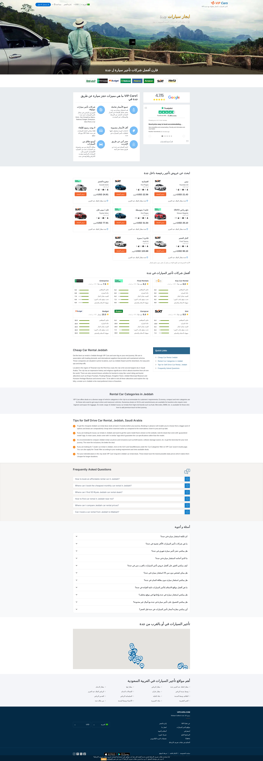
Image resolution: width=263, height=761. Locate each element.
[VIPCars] (189, 22)
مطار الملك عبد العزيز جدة (179, 687)
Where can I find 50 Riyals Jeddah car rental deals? (98, 492)
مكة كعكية (156, 696)
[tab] (131, 479)
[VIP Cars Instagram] (74, 755)
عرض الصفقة (160, 194)
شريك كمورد (162, 735)
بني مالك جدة (99, 701)
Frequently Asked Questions (168, 368)
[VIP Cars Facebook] (84, 755)
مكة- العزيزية (155, 701)
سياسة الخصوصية (185, 753)
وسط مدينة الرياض (182, 691)
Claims (187, 738)
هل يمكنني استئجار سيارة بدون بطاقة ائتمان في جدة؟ (165, 580)
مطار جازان (156, 691)
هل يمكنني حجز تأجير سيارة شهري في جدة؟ (169, 551)
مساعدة (58, 4)
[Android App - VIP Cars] (123, 754)
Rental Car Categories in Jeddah (170, 361)
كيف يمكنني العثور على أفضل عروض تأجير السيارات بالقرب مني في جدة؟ (157, 565)
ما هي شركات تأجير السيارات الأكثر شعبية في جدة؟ (166, 543)
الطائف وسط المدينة (181, 696)
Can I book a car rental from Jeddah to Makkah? (97, 512)
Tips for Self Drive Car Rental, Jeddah (172, 365)
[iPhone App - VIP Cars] (110, 754)
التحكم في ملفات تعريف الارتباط (179, 742)
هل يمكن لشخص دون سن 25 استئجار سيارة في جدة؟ (165, 573)
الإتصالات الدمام (126, 691)
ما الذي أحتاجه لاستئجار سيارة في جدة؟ (171, 558)
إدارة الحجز (67, 4)
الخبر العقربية (183, 701)
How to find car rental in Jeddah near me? (94, 499)
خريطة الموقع (163, 753)
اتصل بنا (164, 727)
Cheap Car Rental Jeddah (168, 357)
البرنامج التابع (185, 735)
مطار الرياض (156, 687)
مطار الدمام (100, 687)
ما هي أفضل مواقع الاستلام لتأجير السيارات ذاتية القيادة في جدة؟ (161, 587)
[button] (130, 653)
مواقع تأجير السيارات (183, 727)
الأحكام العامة (173, 753)
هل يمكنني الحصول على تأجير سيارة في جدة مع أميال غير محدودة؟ (160, 602)
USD (77, 4)
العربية (85, 4)
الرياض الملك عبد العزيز (96, 691)
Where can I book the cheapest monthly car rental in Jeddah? (103, 486)
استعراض (187, 731)
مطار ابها (129, 687)
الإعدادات (110, 759)
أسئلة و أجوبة (162, 731)
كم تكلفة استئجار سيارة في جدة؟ (173, 536)
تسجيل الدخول (42, 4)
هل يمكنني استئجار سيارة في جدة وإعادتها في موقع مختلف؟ (163, 594)
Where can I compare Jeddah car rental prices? (97, 505)
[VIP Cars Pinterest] (77, 755)
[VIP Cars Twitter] (81, 755)
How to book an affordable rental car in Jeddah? (97, 479)
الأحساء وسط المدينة (125, 701)
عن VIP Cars (185, 723)
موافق (104, 759)
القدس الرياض (99, 696)
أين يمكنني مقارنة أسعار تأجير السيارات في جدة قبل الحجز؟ (163, 609)
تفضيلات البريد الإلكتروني (158, 738)
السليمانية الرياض (126, 696)
